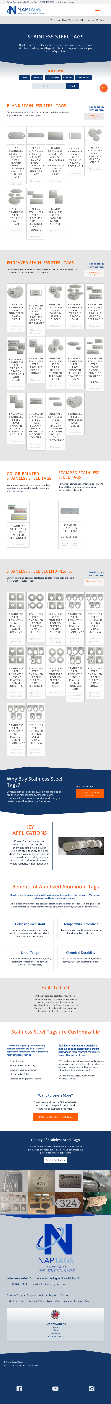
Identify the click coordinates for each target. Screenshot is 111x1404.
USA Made (12, 1301)
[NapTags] (30, 10)
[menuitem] (96, 10)
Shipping (67, 1301)
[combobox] (55, 86)
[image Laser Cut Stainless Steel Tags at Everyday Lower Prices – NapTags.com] (97, 1203)
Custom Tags (14, 1295)
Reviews (55, 1333)
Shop (30, 1295)
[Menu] (96, 10)
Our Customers (55, 1336)
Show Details (17, 184)
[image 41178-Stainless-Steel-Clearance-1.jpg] (14, 1181)
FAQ (86, 1301)
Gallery (23, 1301)
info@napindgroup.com (66, 2)
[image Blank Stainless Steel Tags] (42, 1203)
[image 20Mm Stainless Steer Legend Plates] (14, 1203)
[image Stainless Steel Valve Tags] (42, 1181)
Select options (96, 169)
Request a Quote (58, 1295)
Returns (78, 1301)
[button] (104, 88)
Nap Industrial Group (15, 1362)
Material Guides (36, 1301)
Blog (55, 1330)
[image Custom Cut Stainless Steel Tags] (69, 1203)
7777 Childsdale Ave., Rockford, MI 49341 (21, 1365)
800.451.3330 (20, 1284)
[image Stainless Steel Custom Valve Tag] (97, 1181)
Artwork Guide (54, 1301)
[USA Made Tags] (55, 1314)
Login (41, 1295)
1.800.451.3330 (47, 2)
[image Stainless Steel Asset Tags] (69, 1181)
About (55, 1327)
